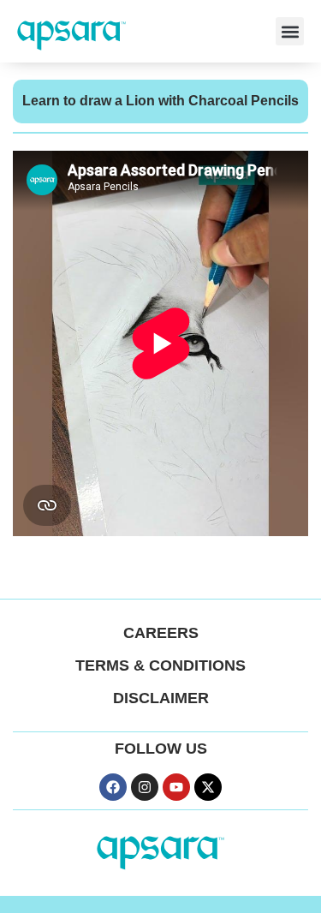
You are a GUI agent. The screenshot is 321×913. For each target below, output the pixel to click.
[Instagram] (144, 787)
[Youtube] (176, 787)
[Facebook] (113, 787)
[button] (290, 31)
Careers (161, 632)
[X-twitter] (208, 787)
